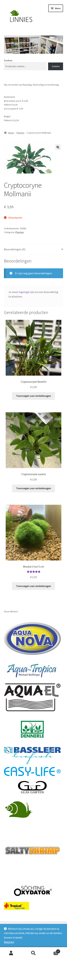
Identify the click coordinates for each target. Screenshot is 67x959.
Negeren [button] (9, 942)
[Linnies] (19, 809)
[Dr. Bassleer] (32, 755)
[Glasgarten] (32, 787)
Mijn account (11, 953)
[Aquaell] (32, 697)
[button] (58, 147)
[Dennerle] (32, 729)
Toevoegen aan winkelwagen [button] (33, 395)
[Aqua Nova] (32, 638)
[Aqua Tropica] (32, 669)
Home (11, 132)
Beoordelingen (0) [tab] (14, 249)
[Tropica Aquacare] (16, 906)
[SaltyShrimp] (32, 850)
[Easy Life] (32, 771)
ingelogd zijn (26, 292)
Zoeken (8, 60)
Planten (20, 132)
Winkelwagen (52, 950)
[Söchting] (32, 890)
